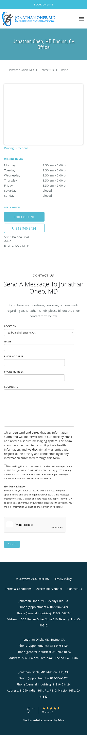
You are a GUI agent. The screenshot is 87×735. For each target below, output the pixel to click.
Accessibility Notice (49, 589)
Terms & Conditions (18, 589)
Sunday (28, 195)
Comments (11, 387)
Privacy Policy (63, 579)
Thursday (36, 180)
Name (7, 341)
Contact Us (47, 70)
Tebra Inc (42, 579)
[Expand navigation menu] (81, 19)
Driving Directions (16, 148)
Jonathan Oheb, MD (21, 70)
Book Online (24, 217)
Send (12, 544)
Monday (36, 165)
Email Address (13, 356)
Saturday (28, 190)
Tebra (61, 720)
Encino (64, 70)
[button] (43, 4)
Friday (36, 185)
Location (10, 326)
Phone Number (13, 371)
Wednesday (36, 175)
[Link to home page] (38, 19)
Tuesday (36, 170)
